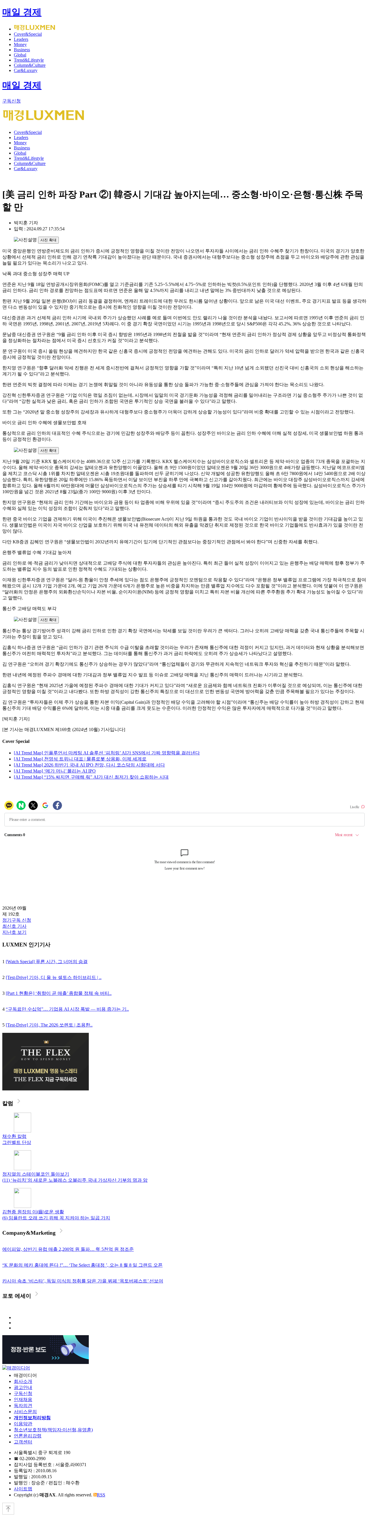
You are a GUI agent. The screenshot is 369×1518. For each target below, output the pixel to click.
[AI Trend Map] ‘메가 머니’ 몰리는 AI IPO (55, 771)
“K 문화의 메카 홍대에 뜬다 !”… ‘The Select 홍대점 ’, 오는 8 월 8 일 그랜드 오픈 (82, 1265)
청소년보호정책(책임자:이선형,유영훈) (53, 1429)
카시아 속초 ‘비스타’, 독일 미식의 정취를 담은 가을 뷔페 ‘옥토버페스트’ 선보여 (82, 1280)
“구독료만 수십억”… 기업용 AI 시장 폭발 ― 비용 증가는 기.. (67, 1009)
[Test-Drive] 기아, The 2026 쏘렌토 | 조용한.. (49, 1024)
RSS (101, 1494)
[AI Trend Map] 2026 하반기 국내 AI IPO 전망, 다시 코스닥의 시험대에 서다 (89, 764)
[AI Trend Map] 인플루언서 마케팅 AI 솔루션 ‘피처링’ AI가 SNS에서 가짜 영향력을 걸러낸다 (107, 752)
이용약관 (23, 1423)
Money (20, 44)
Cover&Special (28, 34)
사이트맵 (23, 1488)
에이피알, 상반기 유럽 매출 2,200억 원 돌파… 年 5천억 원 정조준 (68, 1249)
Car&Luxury (25, 70)
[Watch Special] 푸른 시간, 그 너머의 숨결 (47, 961)
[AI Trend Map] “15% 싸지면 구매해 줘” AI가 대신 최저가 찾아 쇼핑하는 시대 (91, 777)
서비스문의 (25, 1411)
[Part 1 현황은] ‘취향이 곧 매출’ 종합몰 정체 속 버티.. (59, 993)
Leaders (21, 39)
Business (22, 49)
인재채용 (23, 1399)
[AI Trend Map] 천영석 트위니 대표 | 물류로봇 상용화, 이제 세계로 (80, 758)
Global (20, 54)
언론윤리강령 (28, 1435)
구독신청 (11, 100)
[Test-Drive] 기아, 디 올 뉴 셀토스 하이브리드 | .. (53, 977)
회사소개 (23, 1381)
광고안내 (23, 1387)
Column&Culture (30, 65)
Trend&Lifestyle (29, 60)
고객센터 (23, 1441)
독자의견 (23, 1405)
